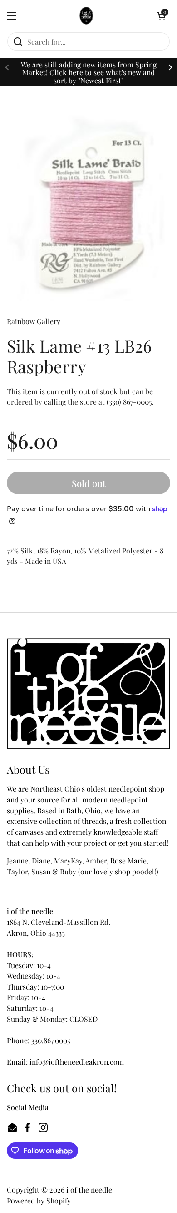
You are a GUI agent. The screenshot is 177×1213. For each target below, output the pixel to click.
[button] (161, 16)
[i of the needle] (86, 16)
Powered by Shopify (39, 1200)
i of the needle (89, 1189)
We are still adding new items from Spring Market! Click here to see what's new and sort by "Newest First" (89, 72)
